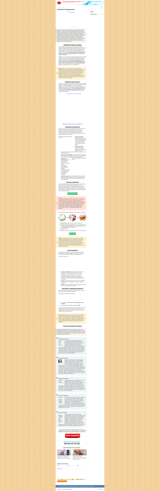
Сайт (78, 465)
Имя (58, 465)
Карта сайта (101, 489)
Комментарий (59, 468)
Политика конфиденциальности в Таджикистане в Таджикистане (68, 486)
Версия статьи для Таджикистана (72, 26)
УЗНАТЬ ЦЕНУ (72, 233)
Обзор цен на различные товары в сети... (73, 1)
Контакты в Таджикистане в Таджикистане (87, 486)
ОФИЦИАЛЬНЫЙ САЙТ (72, 193)
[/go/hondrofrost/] (73, 107)
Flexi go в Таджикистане (77, 456)
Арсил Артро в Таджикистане (63, 456)
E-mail (68, 465)
